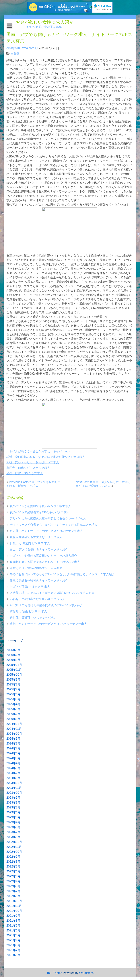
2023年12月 (14, 782)
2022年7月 (13, 866)
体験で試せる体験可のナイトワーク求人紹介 (39, 580)
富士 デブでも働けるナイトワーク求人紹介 (39, 549)
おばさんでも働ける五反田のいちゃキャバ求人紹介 (43, 555)
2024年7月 (13, 748)
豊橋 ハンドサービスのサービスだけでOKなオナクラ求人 (48, 623)
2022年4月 (13, 881)
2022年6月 (13, 871)
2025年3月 (13, 709)
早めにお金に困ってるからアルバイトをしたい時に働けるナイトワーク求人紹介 (62, 574)
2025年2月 (13, 714)
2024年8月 (13, 743)
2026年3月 (13, 650)
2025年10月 (14, 674)
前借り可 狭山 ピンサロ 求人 (28, 611)
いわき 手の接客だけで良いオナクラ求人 (37, 599)
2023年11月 (14, 787)
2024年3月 (13, 768)
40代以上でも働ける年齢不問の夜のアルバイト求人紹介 (46, 605)
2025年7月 (13, 689)
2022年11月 (14, 846)
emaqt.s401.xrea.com (20, 48)
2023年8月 (13, 802)
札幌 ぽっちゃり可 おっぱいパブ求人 (32, 462)
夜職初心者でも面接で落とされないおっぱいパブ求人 (45, 561)
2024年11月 (14, 728)
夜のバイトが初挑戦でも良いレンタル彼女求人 (40, 506)
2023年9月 (13, 797)
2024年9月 (13, 738)
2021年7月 (13, 925)
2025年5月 (13, 699)
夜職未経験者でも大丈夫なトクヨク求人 (36, 537)
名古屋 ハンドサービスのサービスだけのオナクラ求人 (46, 530)
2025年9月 (13, 679)
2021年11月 (14, 905)
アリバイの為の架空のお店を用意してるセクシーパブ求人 (48, 518)
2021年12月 (14, 900)
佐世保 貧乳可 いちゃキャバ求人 (33, 617)
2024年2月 (13, 773)
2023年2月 (13, 832)
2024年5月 (13, 758)
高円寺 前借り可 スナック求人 (28, 467)
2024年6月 (13, 753)
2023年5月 (13, 817)
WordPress (86, 972)
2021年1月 (13, 955)
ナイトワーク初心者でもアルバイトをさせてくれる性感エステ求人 (53, 524)
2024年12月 (14, 723)
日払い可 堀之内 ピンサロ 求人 (30, 543)
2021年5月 (13, 935)
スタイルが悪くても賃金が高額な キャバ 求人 (38, 451)
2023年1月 (13, 837)
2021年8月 (13, 920)
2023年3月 (13, 827)
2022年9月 (13, 856)
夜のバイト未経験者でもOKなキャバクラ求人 (39, 512)
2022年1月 (13, 896)
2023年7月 (13, 807)
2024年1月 (13, 777)
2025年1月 (13, 718)
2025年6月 (13, 694)
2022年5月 (13, 876)
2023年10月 (14, 792)
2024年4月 (13, 763)
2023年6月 (13, 812)
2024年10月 (14, 733)
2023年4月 (13, 822)
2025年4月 (13, 704)
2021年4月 (13, 940)
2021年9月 (13, 915)
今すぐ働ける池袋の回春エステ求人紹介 (36, 568)
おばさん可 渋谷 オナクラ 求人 (30, 586)
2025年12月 (14, 664)
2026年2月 (13, 654)
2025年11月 (14, 669)
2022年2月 (13, 891)
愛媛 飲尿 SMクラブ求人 (24, 473)
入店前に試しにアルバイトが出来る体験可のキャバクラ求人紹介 (52, 592)
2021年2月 (13, 950)
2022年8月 (13, 861)
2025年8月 (13, 684)
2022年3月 (13, 886)
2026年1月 (13, 659)
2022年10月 (14, 851)
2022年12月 (14, 841)
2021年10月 (14, 910)
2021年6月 (13, 930)
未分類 (15, 53)
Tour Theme (54, 972)
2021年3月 (13, 945)
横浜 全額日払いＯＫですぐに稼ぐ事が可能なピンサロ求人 (45, 456)
